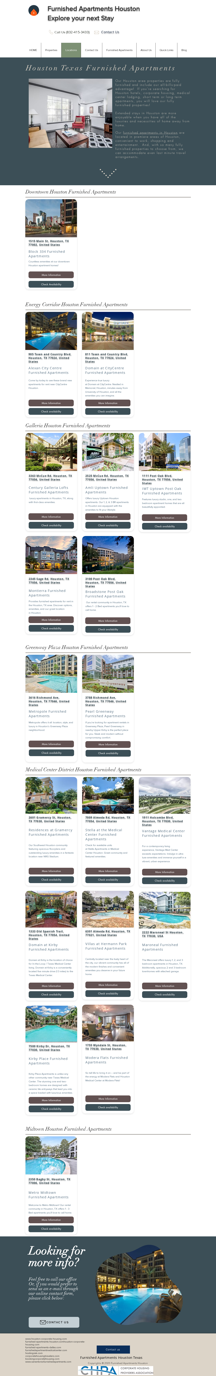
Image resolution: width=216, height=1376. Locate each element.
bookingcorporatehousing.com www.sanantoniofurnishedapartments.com (48, 1360)
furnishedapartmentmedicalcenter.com (46, 1350)
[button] (51, 50)
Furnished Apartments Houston (94, 8)
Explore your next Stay (81, 18)
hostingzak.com (34, 1353)
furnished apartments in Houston (150, 133)
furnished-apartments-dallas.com (43, 1347)
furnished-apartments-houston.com (44, 1341)
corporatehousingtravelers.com (42, 1355)
